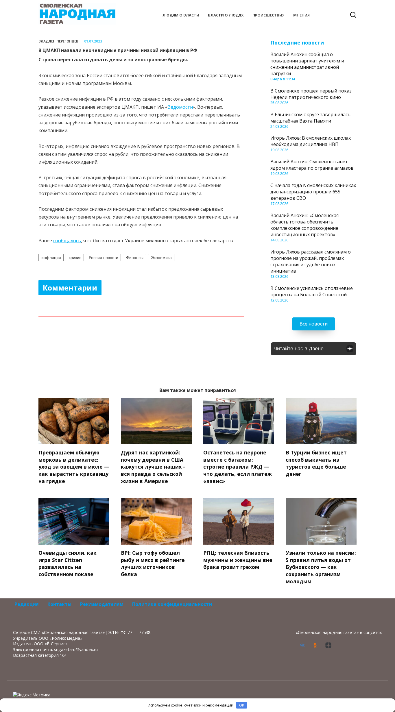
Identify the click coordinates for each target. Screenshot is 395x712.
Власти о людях (226, 15)
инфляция (51, 257)
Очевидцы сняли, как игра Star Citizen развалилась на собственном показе (67, 563)
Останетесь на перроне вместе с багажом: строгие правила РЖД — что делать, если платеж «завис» (237, 466)
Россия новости (103, 257)
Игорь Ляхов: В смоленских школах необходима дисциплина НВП (310, 141)
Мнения (301, 15)
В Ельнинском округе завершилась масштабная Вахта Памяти (310, 117)
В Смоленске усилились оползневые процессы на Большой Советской (311, 291)
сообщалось (67, 240)
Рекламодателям (101, 604)
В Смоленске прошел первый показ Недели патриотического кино (311, 94)
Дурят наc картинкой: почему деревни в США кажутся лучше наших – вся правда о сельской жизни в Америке (153, 466)
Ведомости (180, 107)
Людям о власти (181, 15)
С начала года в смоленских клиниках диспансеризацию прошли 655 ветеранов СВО (313, 191)
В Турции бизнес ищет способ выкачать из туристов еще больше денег (316, 463)
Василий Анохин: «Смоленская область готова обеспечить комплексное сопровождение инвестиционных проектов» (304, 225)
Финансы (134, 257)
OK (241, 705)
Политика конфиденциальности (172, 604)
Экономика (161, 257)
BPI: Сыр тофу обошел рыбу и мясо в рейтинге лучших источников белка (153, 563)
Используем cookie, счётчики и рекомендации (190, 705)
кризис (75, 257)
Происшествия (268, 15)
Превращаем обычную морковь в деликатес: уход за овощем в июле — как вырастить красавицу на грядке (73, 466)
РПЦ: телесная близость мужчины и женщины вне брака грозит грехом (237, 559)
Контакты (59, 604)
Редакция (26, 604)
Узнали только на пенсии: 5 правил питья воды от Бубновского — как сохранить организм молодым (321, 567)
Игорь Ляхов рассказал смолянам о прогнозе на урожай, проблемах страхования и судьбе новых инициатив (310, 261)
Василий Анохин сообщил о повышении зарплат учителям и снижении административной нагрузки (307, 64)
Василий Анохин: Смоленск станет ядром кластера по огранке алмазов (312, 164)
